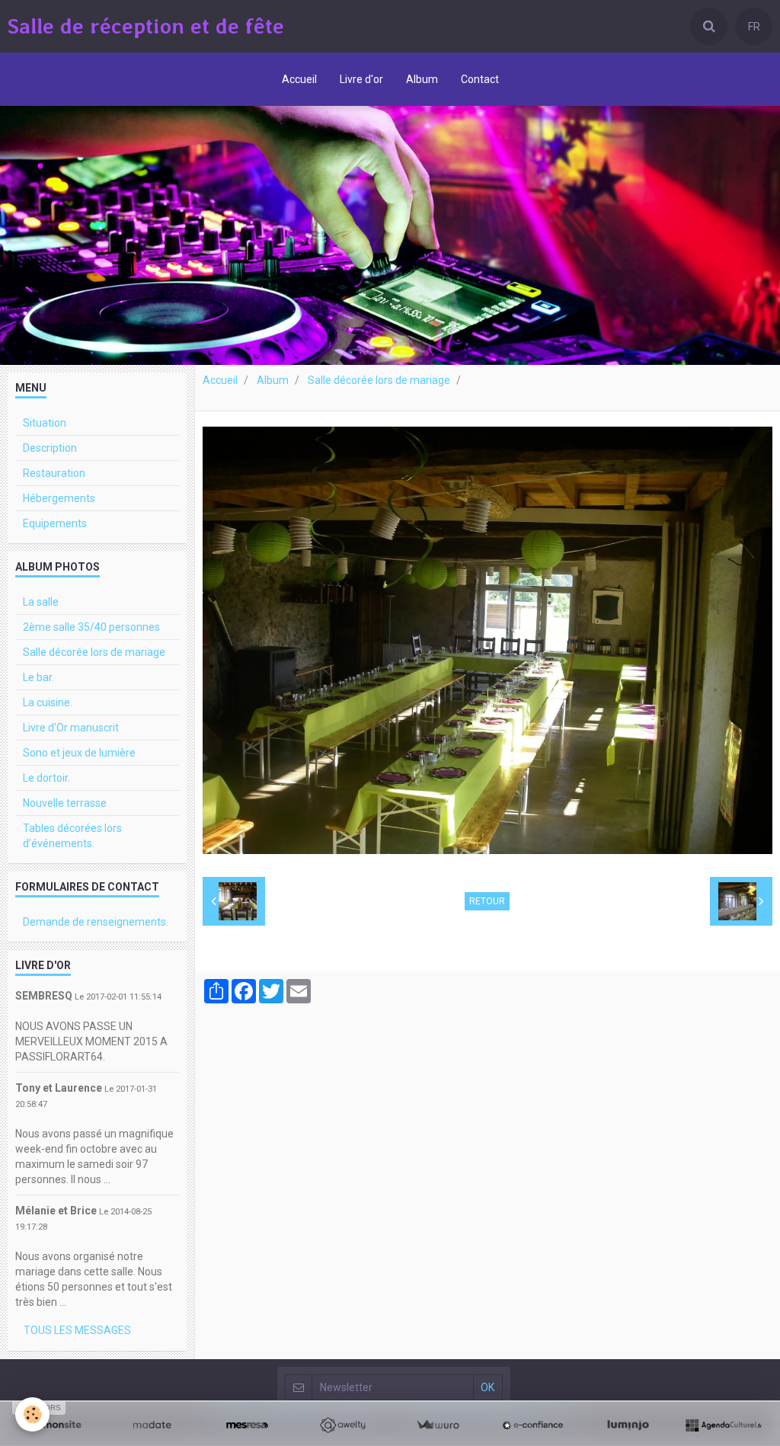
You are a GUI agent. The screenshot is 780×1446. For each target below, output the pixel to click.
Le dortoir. (46, 778)
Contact (480, 79)
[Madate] (151, 1425)
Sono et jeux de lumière (79, 753)
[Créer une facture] (437, 1425)
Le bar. (38, 677)
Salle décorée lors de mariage (379, 380)
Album (422, 79)
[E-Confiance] (532, 1425)
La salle (41, 602)
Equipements (55, 523)
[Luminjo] (628, 1425)
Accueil (299, 79)
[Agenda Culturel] (723, 1425)
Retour (487, 901)
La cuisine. (47, 702)
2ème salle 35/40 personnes (91, 627)
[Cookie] (32, 1414)
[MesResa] (247, 1425)
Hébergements (59, 498)
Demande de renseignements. (95, 922)
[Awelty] (342, 1425)
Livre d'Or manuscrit (71, 727)
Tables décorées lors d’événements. (72, 835)
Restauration (54, 473)
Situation (44, 423)
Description (50, 448)
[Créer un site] (56, 1425)
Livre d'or (361, 79)
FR (754, 27)
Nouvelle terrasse (65, 803)
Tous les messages (77, 1330)
